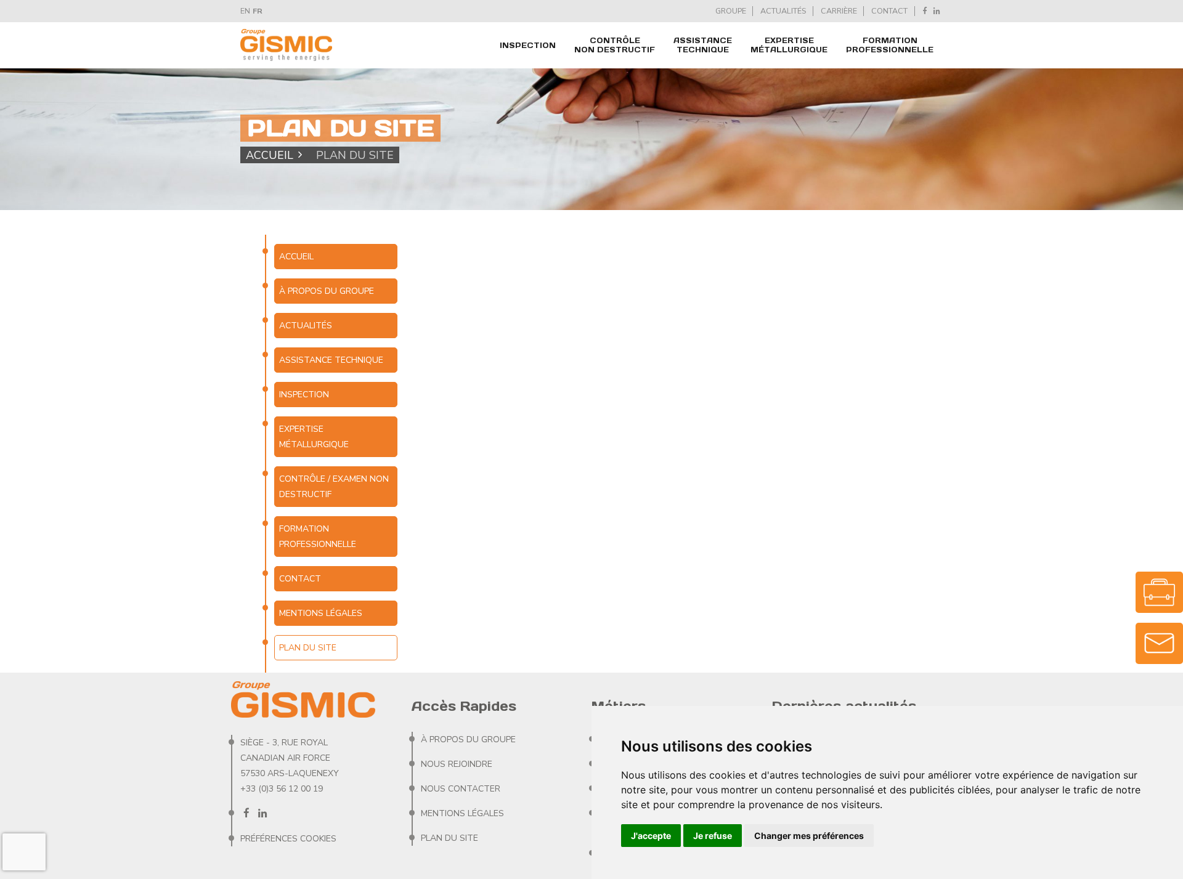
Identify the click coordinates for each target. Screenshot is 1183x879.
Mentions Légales (320, 613)
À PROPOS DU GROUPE (326, 291)
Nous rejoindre (456, 764)
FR (257, 11)
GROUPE (730, 11)
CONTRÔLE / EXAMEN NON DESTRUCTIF (334, 486)
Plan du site (449, 838)
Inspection (528, 45)
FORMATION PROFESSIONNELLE (889, 45)
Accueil (269, 154)
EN (245, 11)
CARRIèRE (839, 11)
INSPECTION (304, 394)
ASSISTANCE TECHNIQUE (702, 45)
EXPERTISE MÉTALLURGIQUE (788, 45)
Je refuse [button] (712, 835)
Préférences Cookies (288, 839)
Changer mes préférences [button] (809, 835)
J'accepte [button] (651, 835)
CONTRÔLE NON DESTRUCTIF (614, 45)
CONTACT (889, 11)
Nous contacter (460, 789)
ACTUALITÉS (783, 11)
